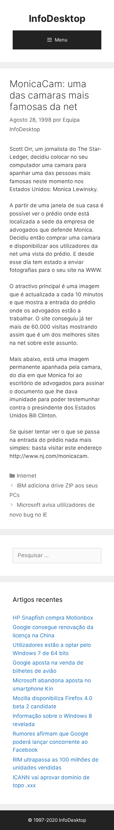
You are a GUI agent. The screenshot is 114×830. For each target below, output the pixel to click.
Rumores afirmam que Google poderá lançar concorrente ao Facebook (50, 741)
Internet (26, 476)
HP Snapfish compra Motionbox (53, 617)
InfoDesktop (57, 18)
